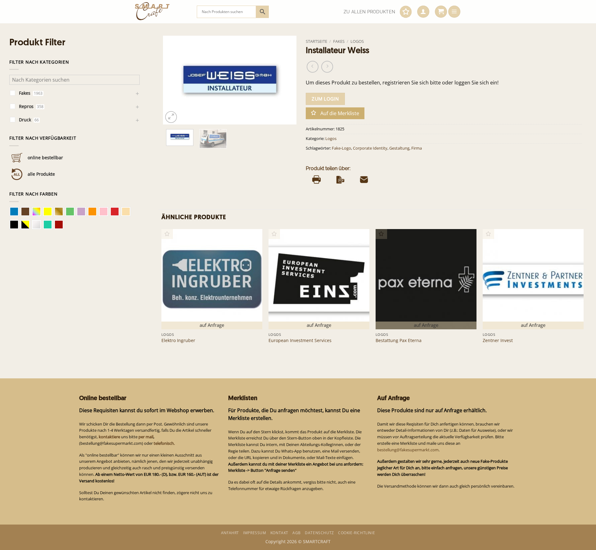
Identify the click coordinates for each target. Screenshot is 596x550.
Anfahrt (230, 532)
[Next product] (312, 67)
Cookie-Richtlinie (356, 532)
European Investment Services (300, 340)
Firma (416, 148)
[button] (423, 12)
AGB (296, 532)
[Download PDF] (340, 179)
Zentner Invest (498, 340)
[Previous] (173, 80)
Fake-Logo (341, 148)
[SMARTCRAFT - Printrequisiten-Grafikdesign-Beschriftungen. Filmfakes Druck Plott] (161, 11)
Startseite (316, 41)
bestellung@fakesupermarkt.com (408, 450)
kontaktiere (109, 437)
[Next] (285, 80)
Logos (357, 41)
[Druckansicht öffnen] (316, 179)
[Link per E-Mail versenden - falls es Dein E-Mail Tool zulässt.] (363, 179)
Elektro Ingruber (178, 340)
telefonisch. (164, 443)
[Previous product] (327, 67)
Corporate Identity (370, 148)
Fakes (339, 41)
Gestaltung (399, 148)
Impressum (254, 532)
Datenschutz (319, 532)
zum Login (325, 99)
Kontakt (279, 532)
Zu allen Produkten (369, 11)
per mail (145, 437)
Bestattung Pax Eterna (399, 340)
